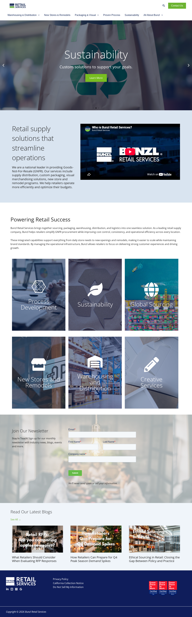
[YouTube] (11, 589)
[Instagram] (16, 589)
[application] (38, 15)
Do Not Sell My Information (68, 587)
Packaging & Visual (85, 15)
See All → (15, 519)
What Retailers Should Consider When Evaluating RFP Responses (34, 559)
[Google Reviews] (21, 589)
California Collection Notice (68, 583)
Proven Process (111, 15)
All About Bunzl (152, 15)
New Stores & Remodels (57, 15)
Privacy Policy (60, 579)
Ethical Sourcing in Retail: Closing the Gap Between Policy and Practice (154, 559)
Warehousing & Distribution (22, 15)
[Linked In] (7, 589)
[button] (3, 65)
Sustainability (132, 15)
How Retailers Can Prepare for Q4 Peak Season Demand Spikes (93, 559)
